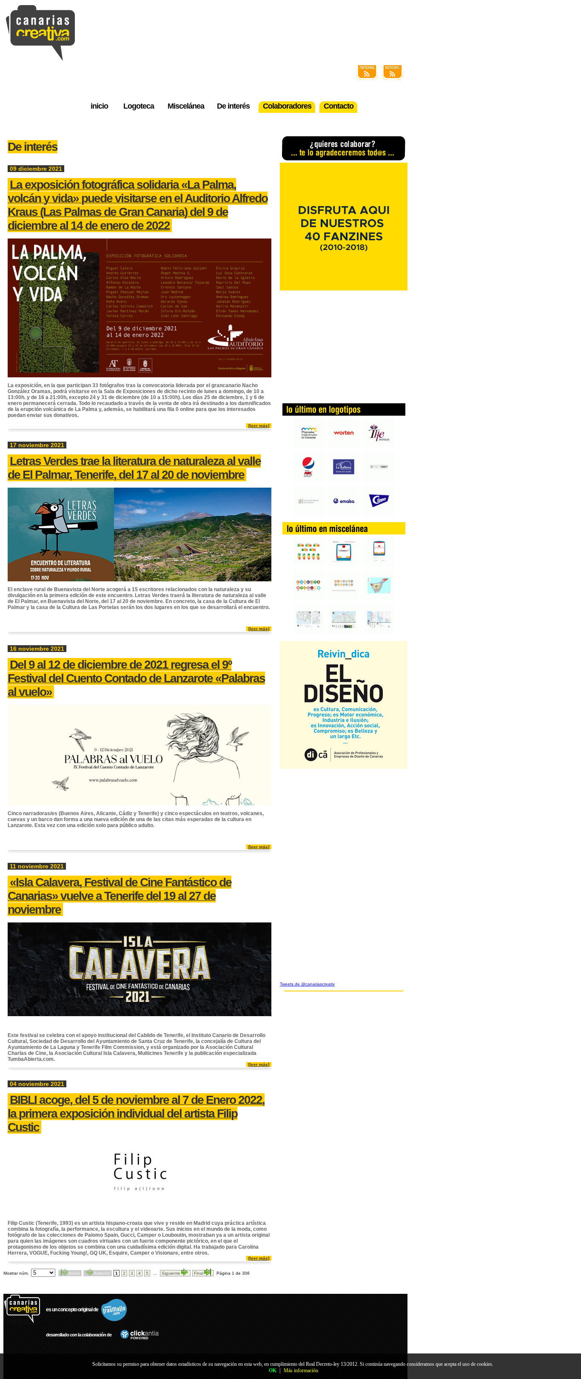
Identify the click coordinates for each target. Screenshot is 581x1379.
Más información (301, 1370)
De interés (233, 106)
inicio (99, 106)
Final (198, 1273)
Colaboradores (287, 106)
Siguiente (171, 1273)
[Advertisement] (343, 346)
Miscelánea (186, 106)
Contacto (338, 106)
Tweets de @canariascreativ (307, 984)
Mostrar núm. (16, 1273)
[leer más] (258, 425)
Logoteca (138, 106)
